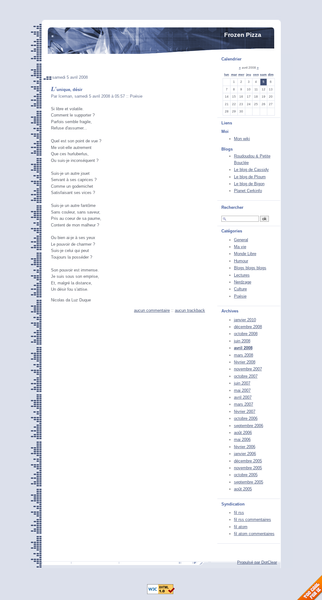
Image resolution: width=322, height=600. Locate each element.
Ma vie (240, 246)
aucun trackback (190, 310)
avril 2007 (243, 397)
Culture (240, 289)
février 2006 (244, 446)
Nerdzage (242, 282)
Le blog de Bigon (249, 183)
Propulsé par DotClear (257, 562)
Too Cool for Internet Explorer (309, 587)
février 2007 (244, 411)
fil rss (239, 512)
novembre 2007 (248, 369)
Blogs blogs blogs (250, 268)
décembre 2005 (248, 461)
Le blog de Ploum (250, 176)
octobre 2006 (246, 418)
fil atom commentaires (254, 533)
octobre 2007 (246, 376)
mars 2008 (243, 355)
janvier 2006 (245, 453)
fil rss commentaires (252, 519)
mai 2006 (242, 439)
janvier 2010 (245, 319)
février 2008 (244, 362)
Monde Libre (245, 253)
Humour (241, 261)
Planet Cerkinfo (248, 190)
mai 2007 (242, 390)
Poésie (240, 296)
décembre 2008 (248, 326)
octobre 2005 (246, 474)
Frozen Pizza (242, 34)
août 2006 (243, 432)
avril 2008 (243, 348)
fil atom (240, 526)
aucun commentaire (152, 310)
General (241, 239)
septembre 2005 (248, 482)
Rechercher (232, 207)
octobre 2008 (246, 333)
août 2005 (243, 489)
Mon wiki (242, 138)
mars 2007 (243, 404)
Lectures (242, 275)
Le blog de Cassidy (251, 169)
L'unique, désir (66, 89)
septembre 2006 (248, 425)
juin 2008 (242, 341)
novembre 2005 (248, 468)
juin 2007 (242, 383)
